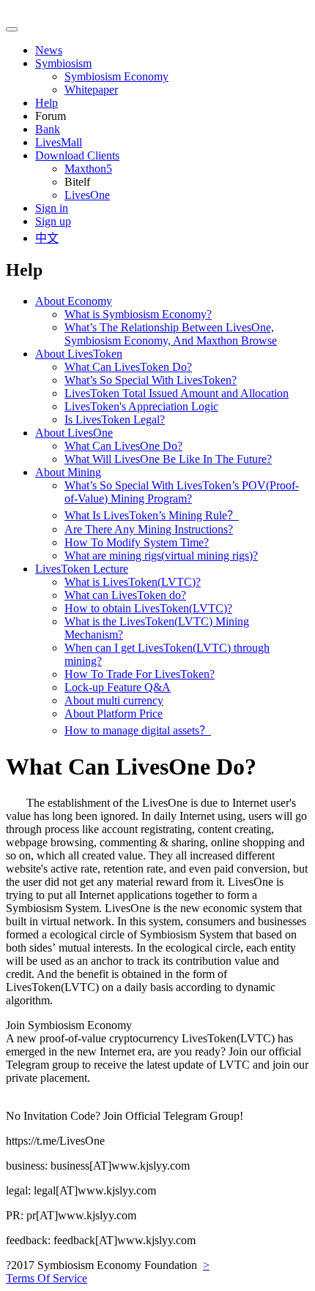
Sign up (53, 221)
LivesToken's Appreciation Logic (141, 406)
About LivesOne (74, 432)
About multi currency (113, 700)
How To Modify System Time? (136, 542)
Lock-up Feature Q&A (117, 687)
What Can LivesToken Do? (128, 367)
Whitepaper (91, 89)
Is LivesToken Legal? (114, 419)
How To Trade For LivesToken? (139, 674)
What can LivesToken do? (125, 595)
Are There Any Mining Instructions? (148, 529)
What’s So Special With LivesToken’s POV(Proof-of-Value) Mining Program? (181, 492)
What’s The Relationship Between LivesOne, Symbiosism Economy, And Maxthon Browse (170, 334)
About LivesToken (78, 353)
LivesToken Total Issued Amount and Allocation (176, 393)
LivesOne (87, 195)
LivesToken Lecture (81, 568)
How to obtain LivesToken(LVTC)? (148, 608)
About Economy (73, 301)
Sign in (51, 208)
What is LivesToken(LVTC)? (132, 582)
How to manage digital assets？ (137, 730)
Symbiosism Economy (116, 76)
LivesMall (58, 142)
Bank (47, 129)
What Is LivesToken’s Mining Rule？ (151, 515)
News (48, 50)
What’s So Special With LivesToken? (150, 380)
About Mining (68, 472)
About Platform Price (113, 713)
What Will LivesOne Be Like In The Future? (168, 459)
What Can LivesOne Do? (123, 446)
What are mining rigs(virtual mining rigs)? (161, 555)
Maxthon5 (88, 168)
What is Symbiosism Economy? (138, 314)
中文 (47, 238)
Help (46, 103)
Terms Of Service (46, 1278)
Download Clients (77, 155)
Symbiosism (63, 63)
